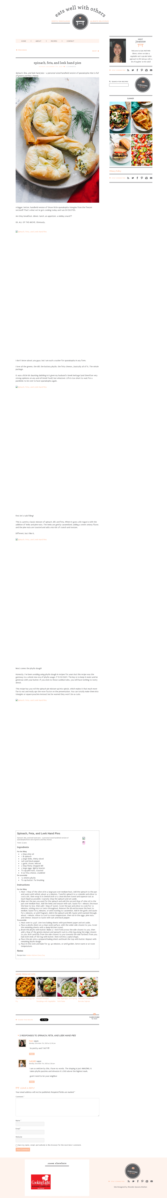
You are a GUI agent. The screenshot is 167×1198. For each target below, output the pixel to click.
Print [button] (83, 844)
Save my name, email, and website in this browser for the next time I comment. (49, 1145)
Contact (70, 41)
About (38, 41)
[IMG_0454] (57, 761)
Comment (20, 1097)
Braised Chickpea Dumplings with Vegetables (46, 1000)
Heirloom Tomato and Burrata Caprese (86, 1000)
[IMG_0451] (57, 448)
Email (18, 1129)
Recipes (54, 41)
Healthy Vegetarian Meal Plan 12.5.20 (34, 50)
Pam (31, 1041)
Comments (71, 67)
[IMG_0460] (57, 601)
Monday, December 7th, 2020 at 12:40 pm (42, 1043)
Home (23, 41)
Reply (32, 1054)
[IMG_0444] (57, 293)
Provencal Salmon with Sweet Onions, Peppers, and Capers (87, 51)
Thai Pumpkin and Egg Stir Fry (25, 1000)
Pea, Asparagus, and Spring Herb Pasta (67, 1000)
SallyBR (32, 1061)
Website (19, 1137)
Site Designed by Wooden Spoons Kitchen (130, 1187)
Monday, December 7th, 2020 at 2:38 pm (42, 1063)
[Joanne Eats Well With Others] (83, 19)
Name (18, 1121)
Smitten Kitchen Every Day (35, 955)
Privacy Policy (115, 171)
